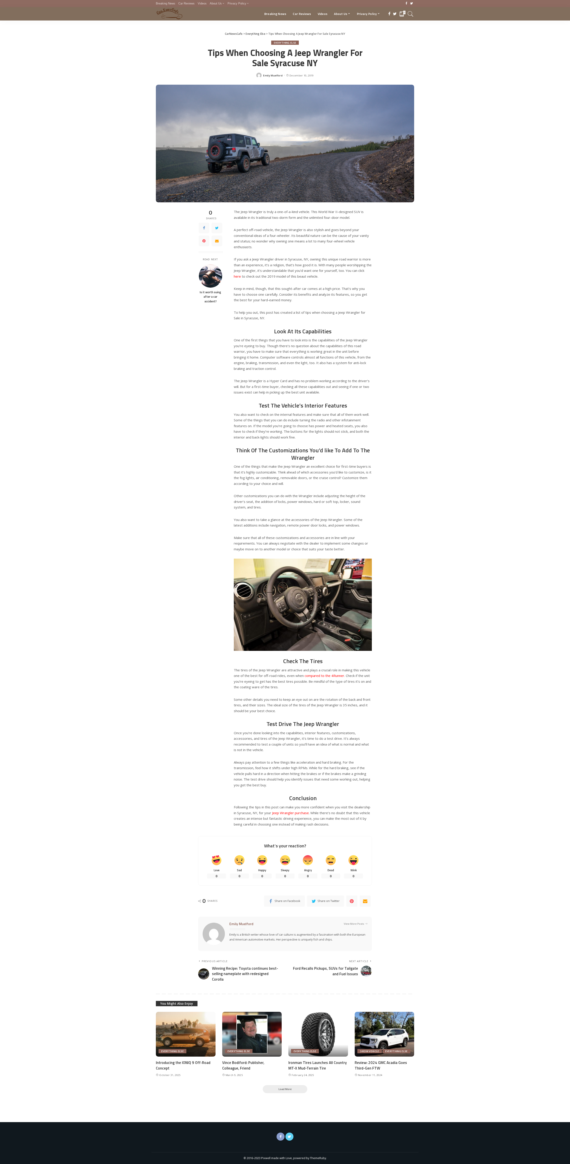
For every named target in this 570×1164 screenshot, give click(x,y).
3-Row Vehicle (369, 1051)
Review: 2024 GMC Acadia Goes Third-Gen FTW (381, 1065)
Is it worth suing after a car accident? (210, 296)
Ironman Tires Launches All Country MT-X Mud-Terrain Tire (317, 1065)
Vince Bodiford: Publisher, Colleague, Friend (243, 1065)
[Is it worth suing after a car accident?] (210, 276)
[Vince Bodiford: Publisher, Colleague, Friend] (252, 1034)
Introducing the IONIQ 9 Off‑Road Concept (183, 1065)
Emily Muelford (273, 75)
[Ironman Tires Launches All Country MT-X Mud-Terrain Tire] (318, 1034)
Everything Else (285, 42)
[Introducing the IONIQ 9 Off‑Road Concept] (186, 1034)
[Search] (410, 13)
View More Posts (354, 923)
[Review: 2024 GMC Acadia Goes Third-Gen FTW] (384, 1034)
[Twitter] (411, 3)
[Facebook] (406, 3)
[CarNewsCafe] (169, 13)
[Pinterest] (204, 241)
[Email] (217, 241)
